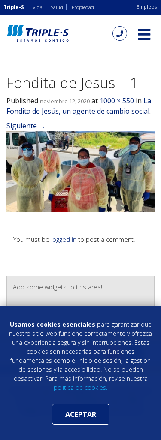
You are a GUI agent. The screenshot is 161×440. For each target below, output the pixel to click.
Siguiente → (26, 125)
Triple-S (13, 7)
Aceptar (80, 414)
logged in (63, 239)
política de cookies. (80, 387)
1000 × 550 (117, 100)
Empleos (147, 6)
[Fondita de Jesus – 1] (80, 170)
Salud (57, 7)
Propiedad (83, 7)
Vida (38, 7)
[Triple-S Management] (37, 33)
